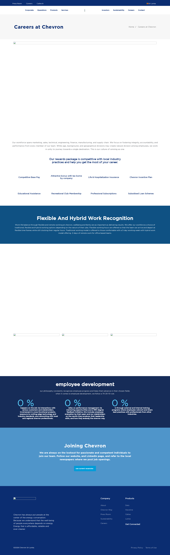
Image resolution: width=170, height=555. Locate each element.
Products (54, 10)
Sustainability (118, 10)
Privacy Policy (137, 548)
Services (64, 10)
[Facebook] (128, 532)
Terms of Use (151, 548)
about (103, 505)
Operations (42, 10)
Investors (105, 10)
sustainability (106, 519)
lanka (128, 519)
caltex (128, 514)
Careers (29, 3)
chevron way (106, 510)
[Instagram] (139, 532)
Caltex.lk (40, 3)
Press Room (17, 3)
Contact (141, 10)
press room (106, 514)
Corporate (29, 10)
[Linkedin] (149, 532)
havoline (129, 510)
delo (127, 505)
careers (104, 523)
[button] (152, 3)
